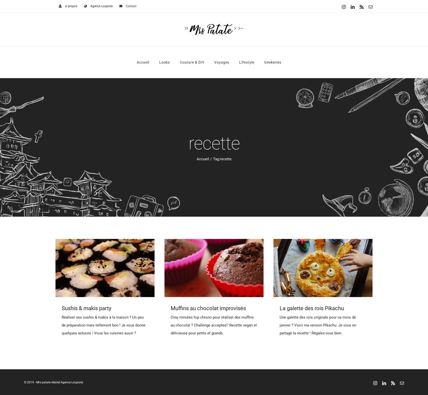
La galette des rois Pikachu (312, 308)
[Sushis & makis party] (105, 268)
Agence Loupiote (72, 382)
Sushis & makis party (86, 308)
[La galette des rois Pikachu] (323, 268)
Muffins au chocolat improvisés (208, 308)
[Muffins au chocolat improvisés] (214, 268)
